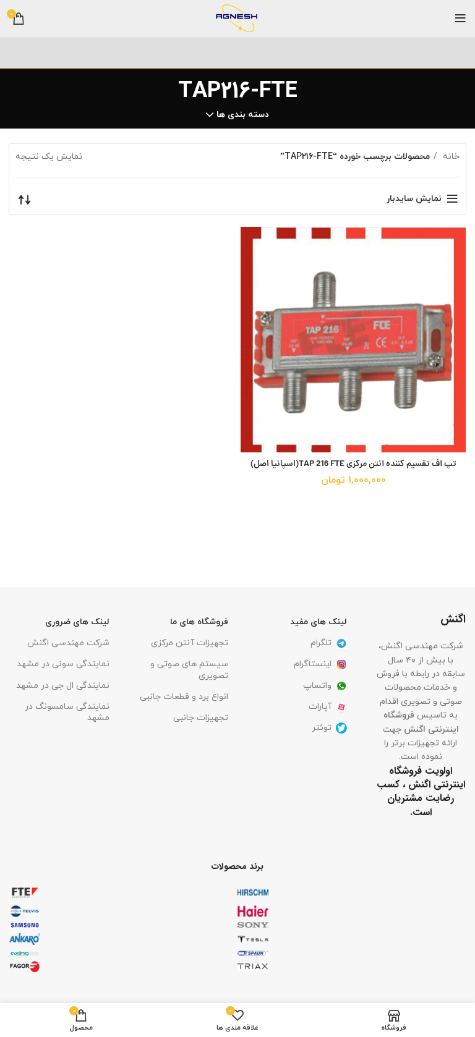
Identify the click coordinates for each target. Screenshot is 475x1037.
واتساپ (317, 686)
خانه (450, 157)
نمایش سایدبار (414, 199)
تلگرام (321, 643)
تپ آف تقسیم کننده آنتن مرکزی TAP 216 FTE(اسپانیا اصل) (353, 464)
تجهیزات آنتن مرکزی (189, 643)
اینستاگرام (313, 664)
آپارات (320, 707)
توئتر (322, 728)
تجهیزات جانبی (200, 718)
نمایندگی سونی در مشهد (63, 664)
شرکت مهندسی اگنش (68, 643)
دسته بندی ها (242, 115)
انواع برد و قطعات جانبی (184, 697)
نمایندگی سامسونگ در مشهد (67, 712)
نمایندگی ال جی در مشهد (62, 686)
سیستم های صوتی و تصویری (189, 669)
